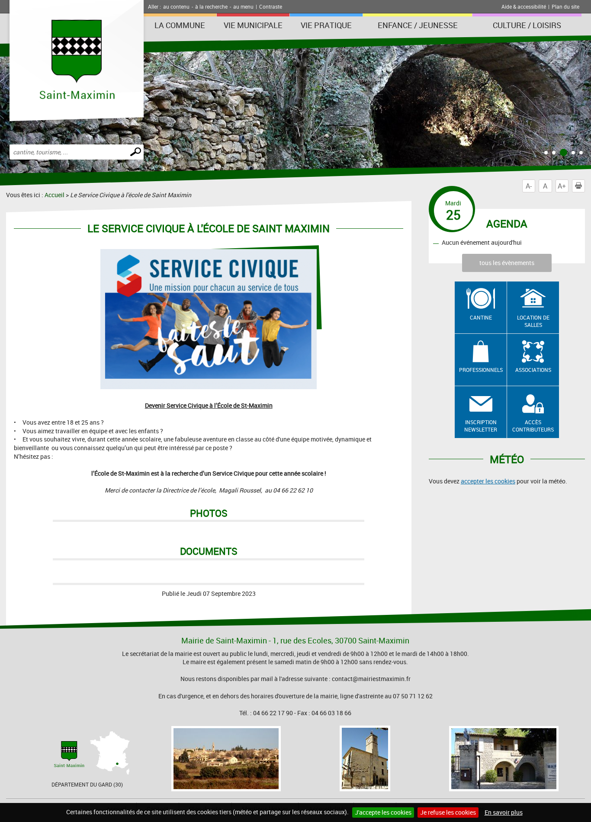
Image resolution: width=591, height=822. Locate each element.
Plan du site (565, 6)
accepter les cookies (488, 481)
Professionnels (481, 369)
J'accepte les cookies (383, 812)
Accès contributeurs (533, 426)
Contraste (270, 6)
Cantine (481, 317)
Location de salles (533, 321)
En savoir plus (504, 812)
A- (529, 186)
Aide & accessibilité (523, 6)
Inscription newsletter (480, 426)
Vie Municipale (253, 25)
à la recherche (211, 6)
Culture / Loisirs (527, 25)
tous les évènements (506, 263)
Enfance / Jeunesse (418, 25)
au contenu (176, 6)
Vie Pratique (326, 25)
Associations (533, 369)
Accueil (54, 195)
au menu (243, 6)
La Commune (179, 25)
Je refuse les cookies (448, 812)
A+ (562, 186)
